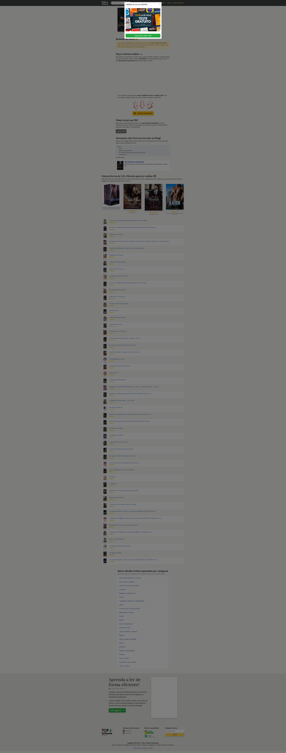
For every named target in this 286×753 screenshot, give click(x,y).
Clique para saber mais (143, 36)
